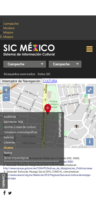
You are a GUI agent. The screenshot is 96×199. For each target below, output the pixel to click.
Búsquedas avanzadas (19, 74)
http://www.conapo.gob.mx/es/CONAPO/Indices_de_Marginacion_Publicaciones (47, 168)
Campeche (11, 23)
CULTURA (50, 80)
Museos (8, 27)
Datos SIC (44, 74)
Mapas (8, 32)
